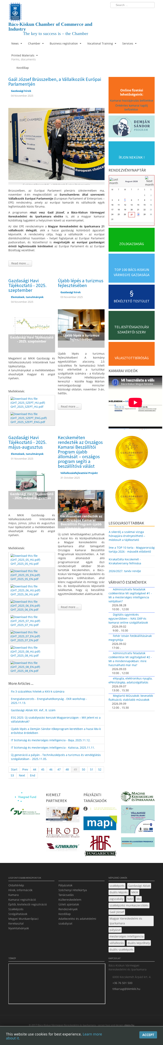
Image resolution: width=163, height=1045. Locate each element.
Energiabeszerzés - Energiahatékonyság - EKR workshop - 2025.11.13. (49, 701)
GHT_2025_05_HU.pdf (25, 564)
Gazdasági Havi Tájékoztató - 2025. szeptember (27, 285)
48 (67, 769)
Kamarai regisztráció (22, 899)
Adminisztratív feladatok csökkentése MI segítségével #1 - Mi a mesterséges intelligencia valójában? (130, 595)
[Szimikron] (63, 848)
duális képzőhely (139, 943)
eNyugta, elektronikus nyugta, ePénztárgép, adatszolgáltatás (130, 680)
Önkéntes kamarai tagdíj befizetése (131, 107)
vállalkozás (117, 943)
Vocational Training (100, 43)
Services (128, 43)
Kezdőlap (64, 914)
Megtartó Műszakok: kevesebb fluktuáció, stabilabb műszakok (131, 698)
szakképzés (117, 886)
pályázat (115, 930)
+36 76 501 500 (122, 983)
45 (42, 769)
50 (83, 769)
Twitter (136, 13)
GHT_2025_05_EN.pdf (24, 579)
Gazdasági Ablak (139, 886)
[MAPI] (100, 824)
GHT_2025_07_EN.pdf (24, 640)
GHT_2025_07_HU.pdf (25, 625)
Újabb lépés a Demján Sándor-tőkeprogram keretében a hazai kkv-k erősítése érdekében (56, 731)
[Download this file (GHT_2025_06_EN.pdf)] (32, 603)
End (32, 775)
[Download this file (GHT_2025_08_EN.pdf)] (32, 665)
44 (34, 769)
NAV (130, 899)
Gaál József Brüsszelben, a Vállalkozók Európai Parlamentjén (54, 81)
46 (50, 769)
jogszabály (116, 899)
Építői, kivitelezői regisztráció (27, 904)
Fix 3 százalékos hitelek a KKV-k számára (37, 691)
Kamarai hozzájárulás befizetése (131, 100)
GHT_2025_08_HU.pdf (25, 655)
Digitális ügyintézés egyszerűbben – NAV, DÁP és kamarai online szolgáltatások (128, 618)
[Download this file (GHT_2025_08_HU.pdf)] (32, 649)
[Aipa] (63, 816)
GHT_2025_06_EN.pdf (24, 609)
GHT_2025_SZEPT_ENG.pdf (28, 422)
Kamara (13, 895)
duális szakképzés (121, 949)
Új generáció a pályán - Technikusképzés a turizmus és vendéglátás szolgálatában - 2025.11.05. (56, 757)
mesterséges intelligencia (127, 936)
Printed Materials (23, 57)
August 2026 (131, 181)
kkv (139, 899)
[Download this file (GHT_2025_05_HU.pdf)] (32, 557)
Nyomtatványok (18, 928)
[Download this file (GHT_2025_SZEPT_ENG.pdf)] (32, 416)
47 (59, 769)
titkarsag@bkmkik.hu (126, 989)
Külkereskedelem (69, 899)
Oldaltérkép (16, 885)
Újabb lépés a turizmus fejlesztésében (80, 283)
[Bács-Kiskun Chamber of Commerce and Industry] (56, 8)
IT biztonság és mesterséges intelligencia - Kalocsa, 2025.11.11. (53, 747)
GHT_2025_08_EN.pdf (24, 671)
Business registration (64, 43)
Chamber (34, 43)
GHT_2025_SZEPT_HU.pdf (27, 406)
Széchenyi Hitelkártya (72, 890)
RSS (150, 13)
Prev (25, 769)
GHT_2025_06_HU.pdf (25, 594)
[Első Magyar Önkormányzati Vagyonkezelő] (100, 810)
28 (138, 214)
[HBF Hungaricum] (100, 847)
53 (12, 775)
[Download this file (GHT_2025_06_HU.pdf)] (32, 588)
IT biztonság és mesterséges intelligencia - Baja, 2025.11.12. (50, 740)
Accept (148, 1035)
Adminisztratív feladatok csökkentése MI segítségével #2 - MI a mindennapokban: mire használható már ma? (130, 659)
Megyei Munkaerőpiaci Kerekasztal (23, 921)
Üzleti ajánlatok (68, 904)
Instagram (143, 13)
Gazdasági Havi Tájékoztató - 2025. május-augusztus (27, 442)
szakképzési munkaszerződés (129, 905)
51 (91, 769)
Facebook (128, 13)
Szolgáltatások (17, 914)
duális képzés (119, 892)
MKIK (134, 892)
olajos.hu (129, 1025)
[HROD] (63, 833)
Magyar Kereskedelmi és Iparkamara (126, 921)
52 (99, 769)
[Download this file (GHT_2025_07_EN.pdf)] (32, 634)
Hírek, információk (20, 890)
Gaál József (117, 912)
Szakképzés (15, 909)
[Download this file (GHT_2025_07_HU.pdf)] (32, 619)
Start (14, 769)
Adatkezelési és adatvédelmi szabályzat (77, 921)
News (15, 43)
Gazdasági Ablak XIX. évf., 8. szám (33, 710)
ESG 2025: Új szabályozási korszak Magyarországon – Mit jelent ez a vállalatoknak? (56, 719)
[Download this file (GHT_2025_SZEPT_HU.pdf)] (32, 400)
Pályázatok (65, 885)
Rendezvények (68, 909)
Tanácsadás (66, 895)
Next (22, 775)
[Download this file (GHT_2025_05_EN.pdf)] (32, 573)
